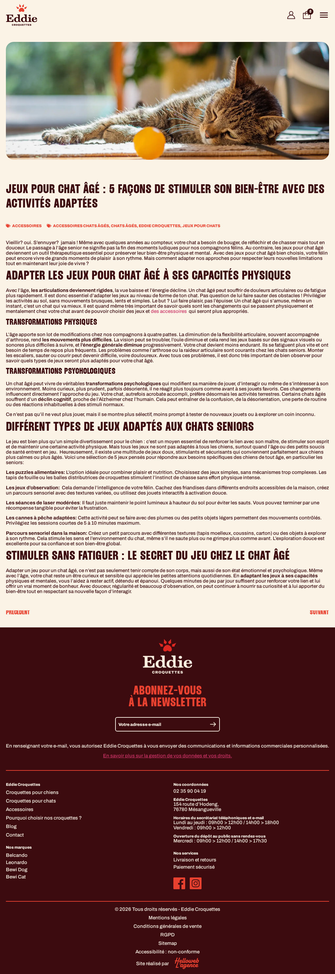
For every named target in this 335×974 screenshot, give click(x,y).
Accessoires (27, 226)
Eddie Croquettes (159, 226)
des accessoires (169, 311)
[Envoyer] (213, 724)
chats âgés (124, 226)
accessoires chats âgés (81, 226)
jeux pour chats (201, 226)
